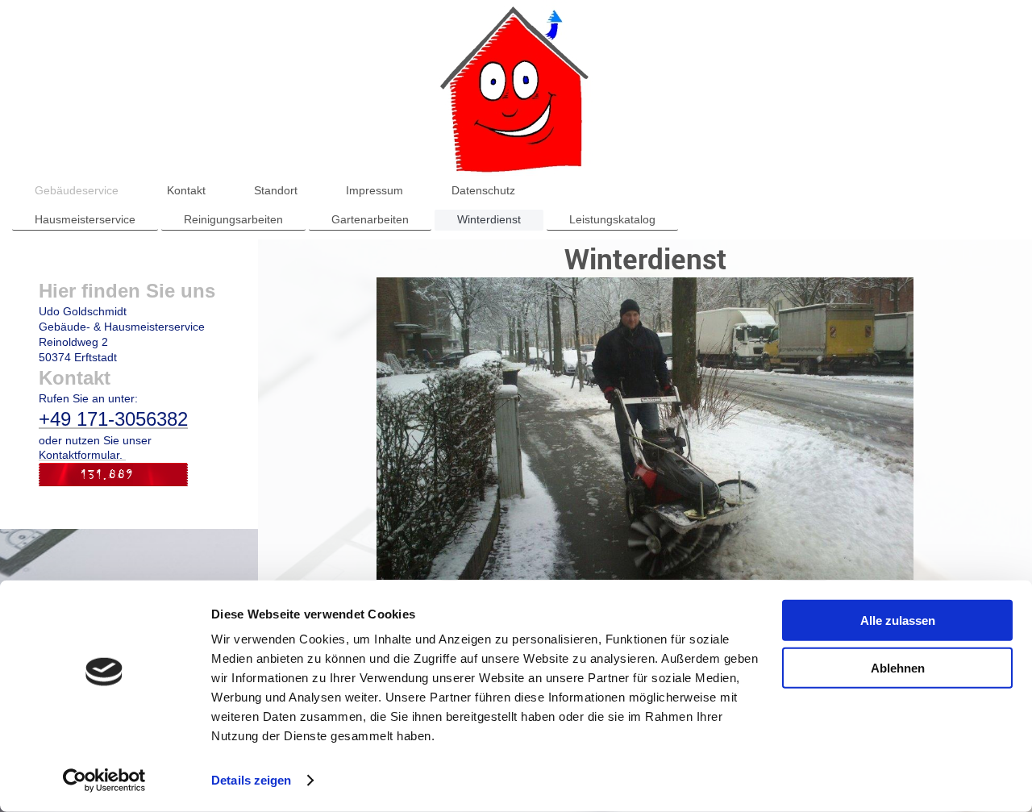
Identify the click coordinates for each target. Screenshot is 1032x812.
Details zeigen (251, 780)
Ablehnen (898, 667)
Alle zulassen (897, 620)
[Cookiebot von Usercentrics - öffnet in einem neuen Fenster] (104, 780)
